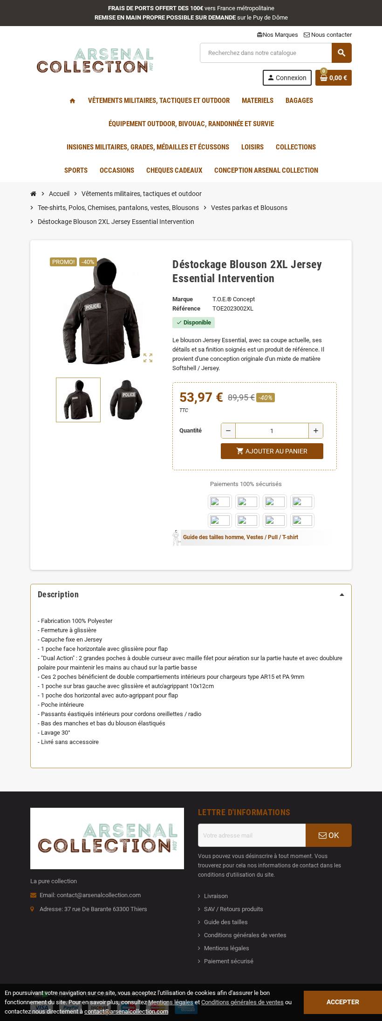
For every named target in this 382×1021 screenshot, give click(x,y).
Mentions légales (226, 948)
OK (333, 835)
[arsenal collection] (94, 63)
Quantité (190, 430)
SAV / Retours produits (233, 909)
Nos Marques (277, 34)
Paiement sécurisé (228, 961)
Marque (182, 299)
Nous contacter (331, 34)
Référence (186, 308)
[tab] (191, 594)
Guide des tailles (226, 922)
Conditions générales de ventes (245, 935)
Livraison (216, 896)
